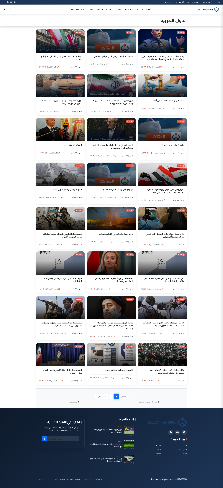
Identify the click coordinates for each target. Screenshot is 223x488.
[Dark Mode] (5, 9)
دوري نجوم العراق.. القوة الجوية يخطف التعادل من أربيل (107, 430)
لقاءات (100, 9)
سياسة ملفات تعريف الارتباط (55, 479)
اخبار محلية (129, 9)
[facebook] (184, 432)
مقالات (90, 9)
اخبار (141, 9)
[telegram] (170, 432)
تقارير (119, 9)
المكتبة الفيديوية (77, 9)
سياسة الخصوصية (73, 479)
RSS (188, 2)
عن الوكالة (99, 479)
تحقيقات (109, 9)
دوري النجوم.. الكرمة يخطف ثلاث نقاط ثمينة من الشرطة (106, 445)
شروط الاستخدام (87, 479)
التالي (99, 396)
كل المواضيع (207, 2)
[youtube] (177, 432)
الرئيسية (217, 2)
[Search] (10, 9)
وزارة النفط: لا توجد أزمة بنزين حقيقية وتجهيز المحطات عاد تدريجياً (106, 459)
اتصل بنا (195, 2)
